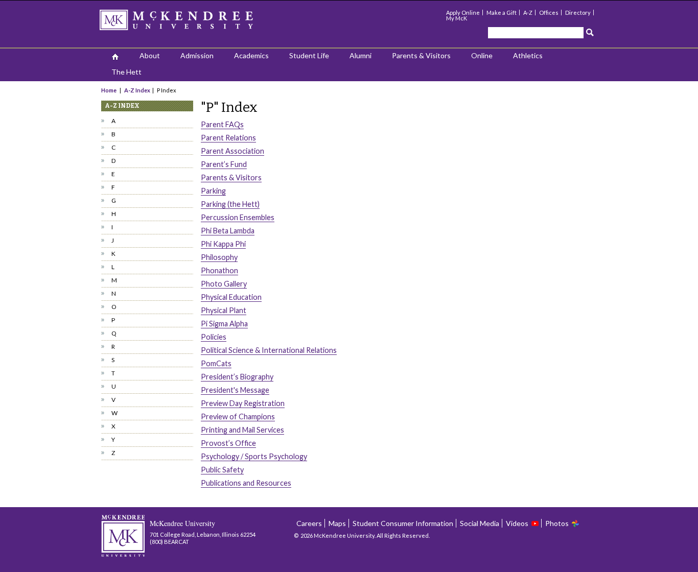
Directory (578, 12)
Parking (213, 190)
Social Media (479, 523)
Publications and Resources (246, 483)
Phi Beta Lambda (227, 230)
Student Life (309, 55)
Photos (557, 523)
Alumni (360, 55)
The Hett (126, 71)
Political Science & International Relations (269, 350)
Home (109, 90)
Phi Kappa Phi (223, 244)
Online (482, 55)
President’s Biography (237, 376)
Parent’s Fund (224, 164)
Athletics (528, 55)
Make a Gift (501, 12)
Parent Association (232, 151)
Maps (337, 523)
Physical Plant (223, 310)
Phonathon (219, 270)
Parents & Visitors (421, 55)
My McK (456, 18)
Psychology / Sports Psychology (254, 456)
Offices (549, 12)
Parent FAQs (222, 124)
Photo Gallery (224, 283)
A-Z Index (137, 90)
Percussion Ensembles (237, 217)
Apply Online (463, 12)
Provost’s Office (228, 443)
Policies (213, 336)
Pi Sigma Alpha (224, 323)
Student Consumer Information (403, 523)
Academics (251, 55)
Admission (197, 55)
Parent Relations (228, 137)
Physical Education (231, 297)
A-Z (527, 12)
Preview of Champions (238, 416)
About (149, 55)
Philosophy (219, 257)
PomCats (216, 363)
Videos (517, 523)
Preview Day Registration (243, 403)
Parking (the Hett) (230, 204)
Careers (309, 523)
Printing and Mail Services (242, 429)
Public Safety (222, 469)
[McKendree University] (190, 23)
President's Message (235, 390)
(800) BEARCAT (169, 541)
